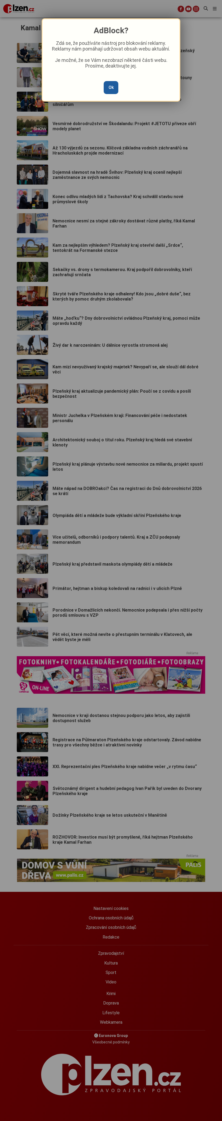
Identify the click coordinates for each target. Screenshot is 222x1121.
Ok (111, 87)
